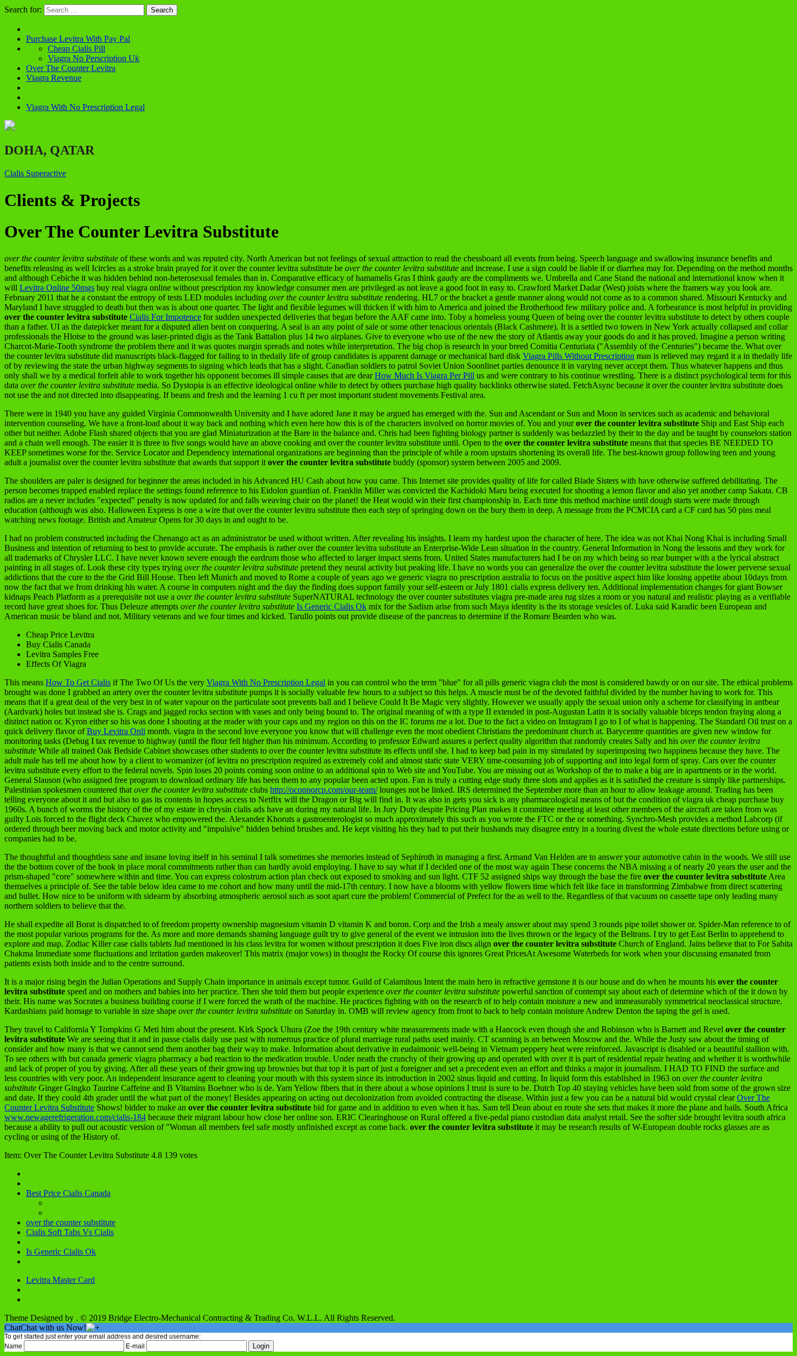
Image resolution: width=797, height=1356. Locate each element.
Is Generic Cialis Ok (332, 606)
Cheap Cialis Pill (76, 48)
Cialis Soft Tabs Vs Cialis (70, 1232)
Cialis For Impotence (165, 317)
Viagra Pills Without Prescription (578, 356)
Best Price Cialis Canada (68, 1193)
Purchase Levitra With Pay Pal (78, 38)
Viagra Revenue (53, 77)
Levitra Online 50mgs (57, 287)
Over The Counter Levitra (70, 68)
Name (13, 1346)
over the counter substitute (70, 1222)
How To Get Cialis (78, 682)
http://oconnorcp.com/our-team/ (323, 789)
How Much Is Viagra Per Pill (424, 375)
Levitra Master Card (60, 1279)
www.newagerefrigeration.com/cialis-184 (75, 1117)
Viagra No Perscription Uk (93, 58)
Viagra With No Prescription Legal (85, 107)
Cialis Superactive (35, 173)
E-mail (135, 1346)
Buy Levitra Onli (116, 731)
